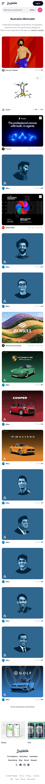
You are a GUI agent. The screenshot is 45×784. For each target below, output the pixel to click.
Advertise (39, 149)
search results (37, 30)
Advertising (12, 760)
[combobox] (15, 10)
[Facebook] (21, 765)
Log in (38, 3)
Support (34, 760)
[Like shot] (39, 64)
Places (22, 779)
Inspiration (33, 756)
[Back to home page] (12, 3)
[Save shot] (35, 64)
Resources (31, 779)
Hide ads (31, 149)
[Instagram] (24, 765)
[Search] (40, 10)
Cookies (36, 776)
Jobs (11, 779)
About (26, 760)
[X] (17, 765)
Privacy (28, 776)
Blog (20, 760)
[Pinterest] (28, 765)
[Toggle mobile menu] (3, 3)
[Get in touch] (30, 64)
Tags (17, 779)
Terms (21, 776)
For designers (12, 756)
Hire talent (24, 756)
